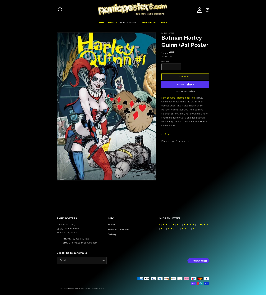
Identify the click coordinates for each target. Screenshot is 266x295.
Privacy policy (98, 288)
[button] (60, 10)
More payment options (185, 91)
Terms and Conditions (118, 229)
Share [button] (167, 134)
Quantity (165, 61)
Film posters (168, 97)
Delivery (112, 234)
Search (111, 225)
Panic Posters (69, 288)
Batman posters (186, 97)
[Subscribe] (103, 260)
